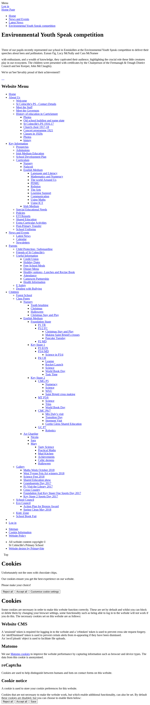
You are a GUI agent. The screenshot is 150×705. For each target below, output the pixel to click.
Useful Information (27, 255)
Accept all (21, 591)
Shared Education (26, 219)
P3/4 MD (43, 351)
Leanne (49, 361)
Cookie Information (20, 532)
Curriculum (22, 160)
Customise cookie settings (45, 591)
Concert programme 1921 (38, 130)
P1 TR (42, 324)
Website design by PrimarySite (26, 548)
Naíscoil (28, 166)
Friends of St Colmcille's (30, 252)
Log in (5, 6)
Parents (13, 245)
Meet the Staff (24, 107)
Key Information (18, 143)
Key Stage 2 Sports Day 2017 (40, 496)
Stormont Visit (53, 420)
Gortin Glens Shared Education (63, 423)
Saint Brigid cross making (60, 394)
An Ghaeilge (30, 433)
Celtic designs (46, 460)
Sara (33, 440)
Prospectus (22, 146)
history (27, 140)
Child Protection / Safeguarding (34, 249)
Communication (40, 196)
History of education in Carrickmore (37, 113)
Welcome (21, 100)
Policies (20, 212)
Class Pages (23, 298)
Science (49, 367)
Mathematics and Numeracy (47, 176)
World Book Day (55, 371)
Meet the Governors (27, 110)
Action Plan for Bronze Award (41, 506)
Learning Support (41, 193)
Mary (34, 443)
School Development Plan (31, 156)
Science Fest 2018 (33, 476)
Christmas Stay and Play (45, 315)
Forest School (24, 295)
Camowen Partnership (36, 278)
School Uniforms (26, 229)
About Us (14, 97)
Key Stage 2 (38, 377)
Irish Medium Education (30, 153)
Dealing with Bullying (29, 288)
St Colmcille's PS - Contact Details (36, 104)
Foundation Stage (41, 321)
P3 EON (43, 348)
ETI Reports (23, 216)
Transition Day (54, 417)
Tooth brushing (39, 305)
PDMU (35, 183)
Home (12, 15)
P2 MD (42, 341)
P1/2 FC (43, 328)
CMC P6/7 (44, 410)
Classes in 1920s (33, 133)
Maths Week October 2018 (39, 470)
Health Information (34, 282)
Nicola (34, 437)
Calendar (21, 239)
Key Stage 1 (38, 344)
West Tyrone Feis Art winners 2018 (43, 473)
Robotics (50, 430)
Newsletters (23, 242)
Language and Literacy (44, 173)
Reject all (8, 591)
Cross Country (31, 489)
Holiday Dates (31, 262)
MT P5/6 (43, 397)
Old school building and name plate (43, 120)
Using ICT (37, 202)
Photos (27, 117)
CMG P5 (43, 381)
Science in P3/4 (54, 354)
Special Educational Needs (31, 209)
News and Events (19, 19)
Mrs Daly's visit (54, 414)
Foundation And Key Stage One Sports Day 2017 (52, 493)
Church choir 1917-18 (36, 127)
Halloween (37, 311)
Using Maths (38, 199)
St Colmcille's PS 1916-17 (38, 123)
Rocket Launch (54, 364)
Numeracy (51, 384)
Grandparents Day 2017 (37, 483)
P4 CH (42, 357)
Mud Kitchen (45, 453)
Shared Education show (37, 479)
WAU (48, 390)
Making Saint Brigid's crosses (62, 334)
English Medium (33, 169)
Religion (36, 186)
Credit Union (31, 259)
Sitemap (13, 529)
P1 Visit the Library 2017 (38, 486)
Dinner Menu (31, 268)
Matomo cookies (20, 654)
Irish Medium (31, 206)
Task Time (51, 374)
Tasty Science (46, 447)
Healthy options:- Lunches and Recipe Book (49, 272)
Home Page (8, 9)
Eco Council (23, 503)
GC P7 (42, 427)
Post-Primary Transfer (28, 226)
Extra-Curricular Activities (31, 222)
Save (33, 701)
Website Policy (17, 535)
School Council (25, 499)
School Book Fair (26, 516)
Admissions (23, 150)
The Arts (36, 189)
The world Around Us (43, 179)
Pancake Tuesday (55, 338)
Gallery (20, 466)
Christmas (36, 308)
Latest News (16, 22)
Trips (48, 404)
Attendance (30, 275)
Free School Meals (34, 265)
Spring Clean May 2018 (37, 509)
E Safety (21, 285)
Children (14, 292)
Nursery (28, 163)
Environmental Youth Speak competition (32, 25)
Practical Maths (47, 450)
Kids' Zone (22, 512)
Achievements (46, 456)
